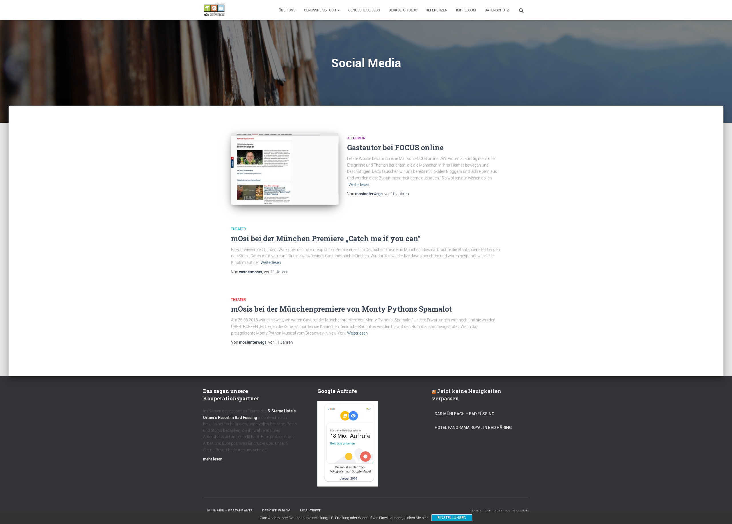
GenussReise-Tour (320, 10)
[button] (338, 10)
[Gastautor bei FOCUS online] (285, 169)
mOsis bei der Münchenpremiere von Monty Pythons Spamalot (341, 309)
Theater (238, 229)
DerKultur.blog (403, 10)
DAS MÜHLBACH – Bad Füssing (464, 414)
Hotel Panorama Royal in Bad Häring (473, 427)
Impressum (466, 10)
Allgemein (356, 138)
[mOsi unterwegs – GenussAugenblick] (214, 10)
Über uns (287, 10)
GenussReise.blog (364, 10)
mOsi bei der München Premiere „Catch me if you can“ (326, 238)
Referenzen (436, 10)
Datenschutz (497, 10)
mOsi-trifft (310, 511)
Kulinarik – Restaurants (230, 511)
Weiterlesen (359, 184)
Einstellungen (451, 518)
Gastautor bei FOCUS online (395, 147)
